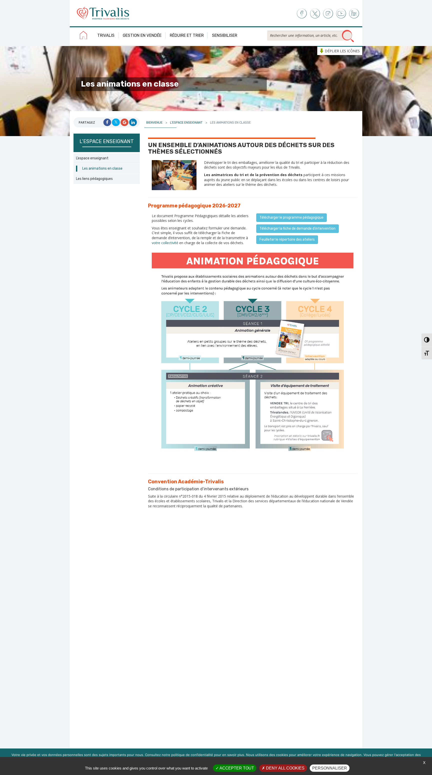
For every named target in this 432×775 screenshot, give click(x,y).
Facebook (301, 13)
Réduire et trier (187, 35)
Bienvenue (154, 122)
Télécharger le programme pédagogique (292, 217)
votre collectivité (165, 242)
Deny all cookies (284, 768)
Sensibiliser (224, 35)
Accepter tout (236, 768)
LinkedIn (354, 13)
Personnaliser (329, 768)
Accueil (83, 36)
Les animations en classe (102, 168)
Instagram (327, 13)
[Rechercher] (348, 36)
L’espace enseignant (92, 158)
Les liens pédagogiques (94, 179)
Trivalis (105, 35)
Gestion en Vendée (142, 35)
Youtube (341, 13)
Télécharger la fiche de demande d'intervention (298, 228)
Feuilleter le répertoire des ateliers (287, 239)
